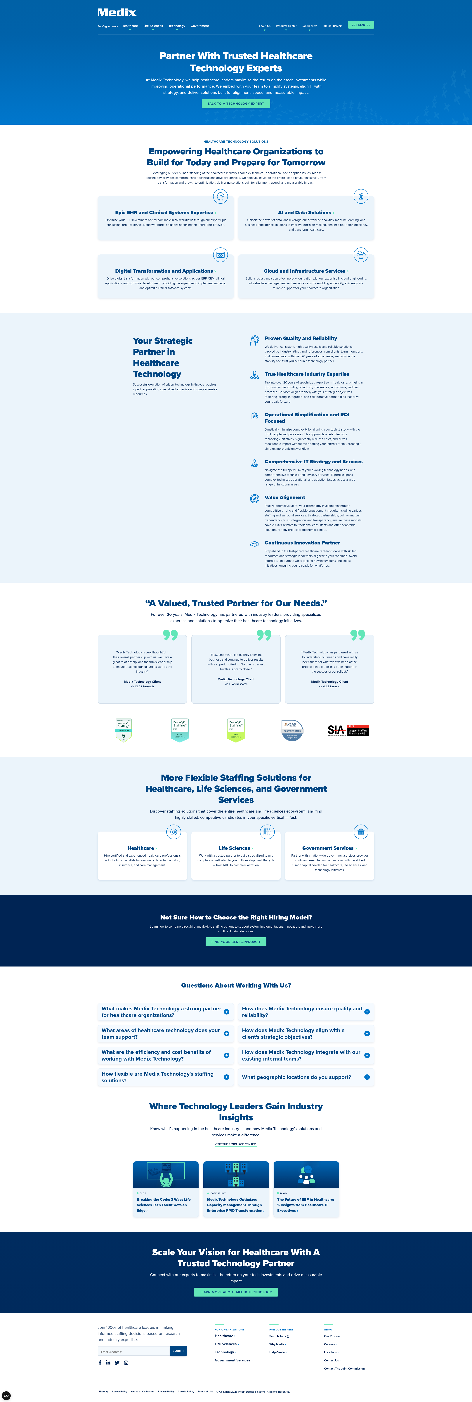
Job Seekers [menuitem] (309, 26)
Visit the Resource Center (235, 1144)
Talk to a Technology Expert (236, 103)
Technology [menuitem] (177, 26)
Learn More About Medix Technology (236, 1292)
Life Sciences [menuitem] (153, 26)
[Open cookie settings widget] (6, 1395)
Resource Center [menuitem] (286, 26)
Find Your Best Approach (235, 941)
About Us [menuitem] (264, 26)
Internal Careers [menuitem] (332, 26)
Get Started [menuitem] (361, 25)
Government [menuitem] (200, 26)
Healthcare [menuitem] (130, 26)
